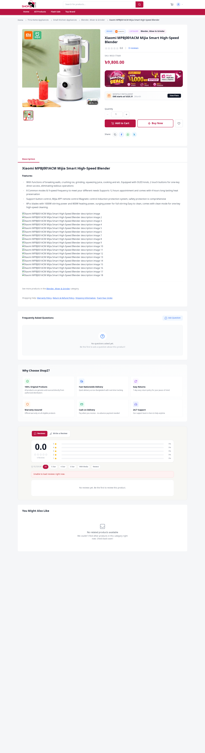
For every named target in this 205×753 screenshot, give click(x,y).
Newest (96, 467)
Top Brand (70, 12)
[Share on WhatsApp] (128, 134)
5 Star (53, 467)
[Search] (139, 4)
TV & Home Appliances (38, 20)
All (46, 467)
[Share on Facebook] (121, 134)
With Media (83, 467)
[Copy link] (115, 134)
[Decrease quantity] (107, 114)
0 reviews (133, 48)
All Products (40, 12)
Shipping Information (85, 298)
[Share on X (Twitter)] (134, 134)
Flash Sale (55, 12)
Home (26, 12)
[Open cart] (171, 4)
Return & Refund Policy (63, 298)
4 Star (63, 467)
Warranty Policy (44, 298)
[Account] (180, 4)
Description (28, 159)
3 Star (72, 467)
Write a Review (60, 433)
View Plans (174, 96)
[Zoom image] (95, 33)
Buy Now (157, 123)
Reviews (41, 433)
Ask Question (174, 318)
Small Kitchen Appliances (65, 20)
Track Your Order (105, 298)
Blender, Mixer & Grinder (93, 20)
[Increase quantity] (126, 114)
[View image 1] (28, 115)
